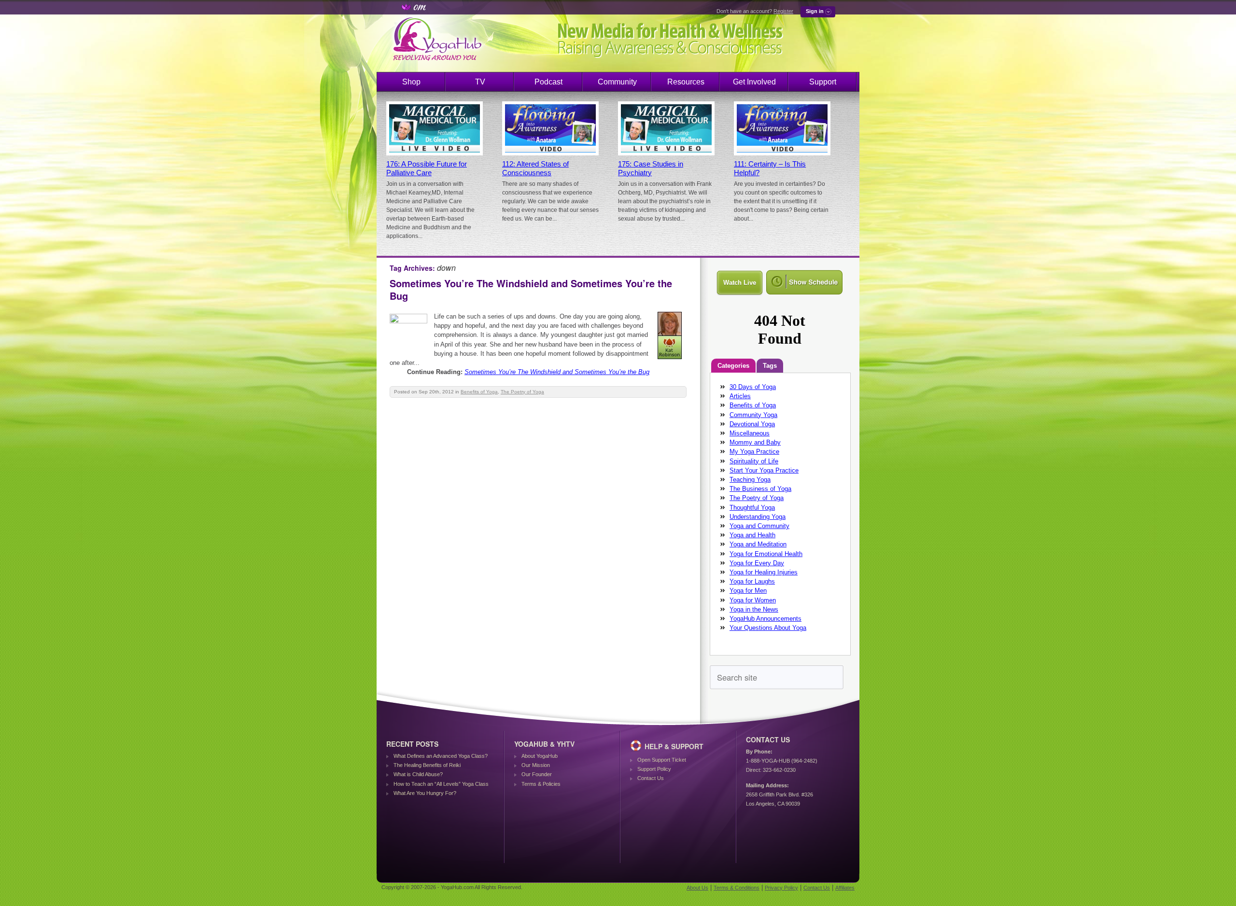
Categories (733, 365)
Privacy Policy (781, 888)
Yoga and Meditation (758, 544)
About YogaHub (539, 756)
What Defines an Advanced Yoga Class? (440, 756)
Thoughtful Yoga (752, 507)
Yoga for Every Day (757, 563)
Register (783, 11)
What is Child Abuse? (418, 774)
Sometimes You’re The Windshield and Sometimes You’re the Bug (531, 289)
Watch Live (739, 282)
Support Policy (654, 769)
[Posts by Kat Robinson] (670, 360)
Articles (740, 396)
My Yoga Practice (754, 451)
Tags (770, 365)
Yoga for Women (753, 600)
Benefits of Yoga (479, 391)
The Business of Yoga (760, 488)
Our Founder (536, 774)
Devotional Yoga (752, 424)
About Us (697, 888)
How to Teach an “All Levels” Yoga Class (441, 784)
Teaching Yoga (750, 479)
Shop (411, 82)
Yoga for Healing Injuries (764, 572)
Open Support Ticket (661, 760)
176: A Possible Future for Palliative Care (426, 168)
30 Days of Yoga (753, 386)
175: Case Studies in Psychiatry (650, 168)
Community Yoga (753, 414)
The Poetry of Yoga (522, 391)
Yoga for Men (748, 590)
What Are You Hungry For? (424, 793)
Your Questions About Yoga (768, 627)
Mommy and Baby (755, 442)
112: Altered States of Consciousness (535, 168)
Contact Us (650, 778)
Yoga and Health (752, 535)
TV (480, 82)
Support (822, 82)
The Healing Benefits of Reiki (427, 765)
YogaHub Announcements (765, 618)
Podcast (548, 82)
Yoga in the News (754, 609)
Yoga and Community (759, 526)
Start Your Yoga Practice (764, 470)
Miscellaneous (750, 433)
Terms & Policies (541, 784)
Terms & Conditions (736, 888)
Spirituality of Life (754, 461)
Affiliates (845, 888)
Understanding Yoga (758, 516)
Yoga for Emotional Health (766, 554)
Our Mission (535, 765)
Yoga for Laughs (752, 581)
